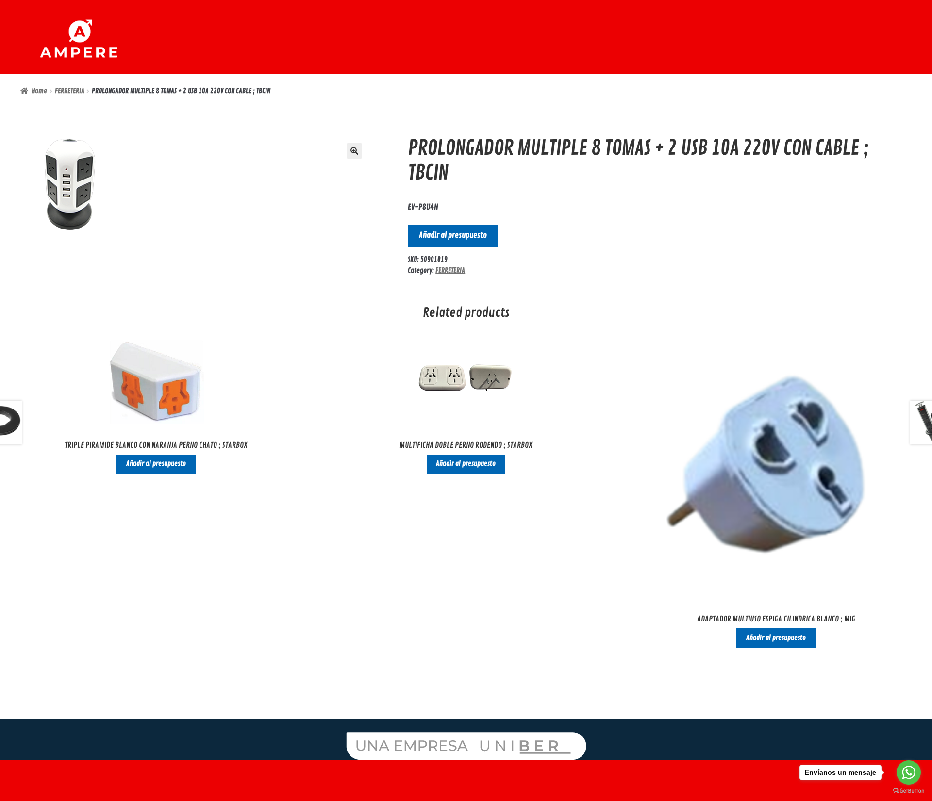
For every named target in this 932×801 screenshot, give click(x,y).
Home (39, 91)
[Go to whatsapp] (909, 772)
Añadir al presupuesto (453, 235)
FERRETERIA (69, 91)
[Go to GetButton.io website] (908, 791)
